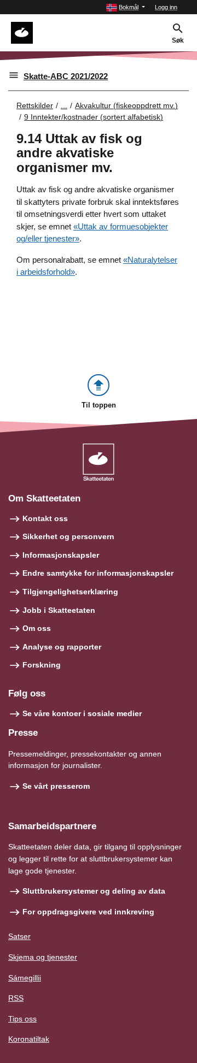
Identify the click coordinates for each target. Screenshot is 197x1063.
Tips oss (22, 1018)
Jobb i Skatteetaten (58, 610)
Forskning (41, 664)
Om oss (36, 628)
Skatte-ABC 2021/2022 (66, 76)
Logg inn (166, 7)
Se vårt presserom (56, 786)
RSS (16, 998)
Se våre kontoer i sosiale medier (82, 713)
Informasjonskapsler (60, 555)
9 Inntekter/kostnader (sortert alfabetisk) (93, 117)
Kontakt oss (45, 518)
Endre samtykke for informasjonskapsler (97, 573)
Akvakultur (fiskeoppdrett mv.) (126, 105)
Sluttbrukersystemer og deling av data (93, 891)
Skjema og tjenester (42, 957)
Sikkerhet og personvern (68, 536)
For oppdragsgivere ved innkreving (88, 911)
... (64, 105)
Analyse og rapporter (61, 646)
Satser (19, 936)
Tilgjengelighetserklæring (70, 591)
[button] (125, 7)
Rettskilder (34, 105)
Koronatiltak (28, 1039)
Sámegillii (24, 977)
